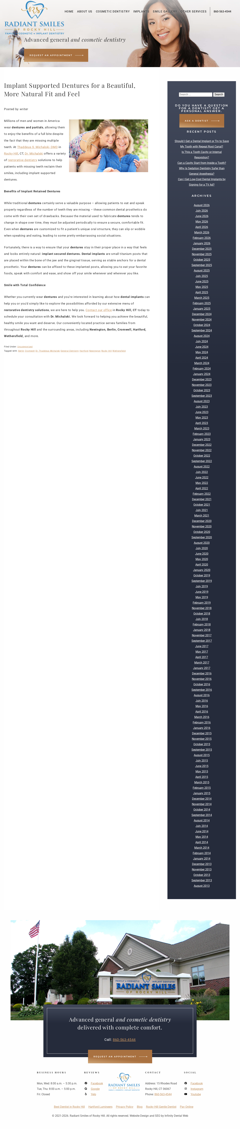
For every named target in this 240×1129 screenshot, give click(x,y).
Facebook (97, 1083)
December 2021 (202, 499)
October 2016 (201, 684)
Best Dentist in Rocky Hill (69, 1106)
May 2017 (202, 651)
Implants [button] (141, 11)
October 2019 (201, 575)
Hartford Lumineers (100, 1106)
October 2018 (201, 613)
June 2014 (201, 831)
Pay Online (186, 1106)
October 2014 (201, 809)
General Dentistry (70, 351)
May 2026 (202, 221)
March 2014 (201, 847)
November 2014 (202, 804)
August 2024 (202, 336)
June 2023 (201, 412)
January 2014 (201, 858)
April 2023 (201, 423)
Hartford (84, 351)
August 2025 (202, 270)
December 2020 (202, 521)
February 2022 (202, 493)
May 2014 (202, 836)
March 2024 (201, 363)
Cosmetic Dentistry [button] (113, 11)
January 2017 (201, 668)
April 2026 (201, 227)
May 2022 (202, 483)
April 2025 (201, 292)
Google (95, 1089)
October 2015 (201, 744)
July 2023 (202, 406)
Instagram (197, 1089)
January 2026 (201, 243)
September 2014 (202, 815)
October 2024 (201, 325)
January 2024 (201, 374)
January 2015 (201, 793)
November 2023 (202, 385)
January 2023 (201, 439)
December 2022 (202, 444)
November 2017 (202, 635)
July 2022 (202, 472)
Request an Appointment (51, 55)
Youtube (196, 1094)
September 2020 (202, 537)
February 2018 (202, 624)
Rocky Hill (11, 153)
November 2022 (202, 450)
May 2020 (202, 559)
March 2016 (201, 717)
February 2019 (202, 602)
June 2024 (201, 346)
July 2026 (202, 210)
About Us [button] (84, 11)
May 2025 (202, 287)
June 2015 (201, 766)
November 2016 (202, 679)
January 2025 (201, 308)
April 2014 (201, 842)
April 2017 (201, 657)
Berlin (21, 351)
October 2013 (201, 875)
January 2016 (201, 728)
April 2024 (201, 357)
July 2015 (202, 760)
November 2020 (202, 526)
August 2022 (202, 466)
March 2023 (201, 428)
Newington (95, 351)
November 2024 (202, 319)
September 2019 (202, 581)
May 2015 (202, 771)
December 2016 (202, 673)
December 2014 (202, 798)
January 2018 (201, 630)
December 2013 (202, 864)
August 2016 (202, 695)
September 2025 (202, 265)
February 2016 (202, 722)
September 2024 (202, 330)
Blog (139, 1106)
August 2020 (202, 542)
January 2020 (201, 570)
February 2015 (202, 787)
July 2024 (202, 341)
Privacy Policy (124, 1106)
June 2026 (201, 216)
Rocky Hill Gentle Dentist (161, 1106)
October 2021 (201, 504)
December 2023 (202, 379)
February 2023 (202, 434)
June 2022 (201, 477)
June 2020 (201, 553)
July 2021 (202, 510)
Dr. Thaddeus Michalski (47, 351)
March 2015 (201, 782)
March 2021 (201, 515)
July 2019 (202, 586)
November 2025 (202, 254)
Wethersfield (119, 351)
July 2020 (202, 548)
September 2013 (202, 880)
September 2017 (202, 640)
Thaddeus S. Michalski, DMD (37, 147)
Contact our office (99, 310)
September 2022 (202, 461)
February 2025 (202, 303)
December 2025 (202, 248)
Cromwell (30, 351)
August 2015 (202, 755)
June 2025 (201, 281)
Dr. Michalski (34, 153)
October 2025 (201, 259)
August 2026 (202, 205)
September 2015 (202, 749)
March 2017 (201, 662)
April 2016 (201, 711)
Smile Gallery (165, 11)
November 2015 (202, 738)
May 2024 (202, 352)
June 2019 (201, 591)
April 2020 (201, 564)
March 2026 (201, 232)
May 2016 (202, 706)
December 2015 (202, 733)
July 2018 (202, 619)
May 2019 (202, 597)
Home (69, 11)
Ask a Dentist (196, 120)
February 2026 (202, 238)
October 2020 (201, 532)
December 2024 (202, 314)
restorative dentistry (22, 160)
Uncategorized (25, 346)
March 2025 (201, 297)
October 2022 (201, 455)
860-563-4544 (222, 11)
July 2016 (202, 700)
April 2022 (201, 488)
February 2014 (202, 853)
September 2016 (202, 689)
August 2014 (202, 820)
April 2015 (201, 777)
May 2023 (202, 417)
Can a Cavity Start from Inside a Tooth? (201, 163)
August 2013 (202, 885)
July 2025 (202, 276)
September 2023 (202, 395)
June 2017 (201, 646)
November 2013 (202, 869)
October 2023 (201, 390)
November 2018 (202, 608)
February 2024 (202, 368)
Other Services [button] (194, 11)
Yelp (93, 1094)
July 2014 (202, 826)
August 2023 (202, 401)
